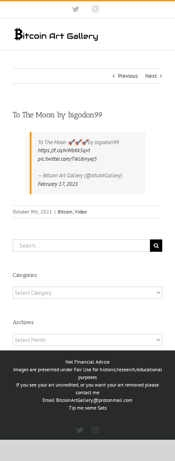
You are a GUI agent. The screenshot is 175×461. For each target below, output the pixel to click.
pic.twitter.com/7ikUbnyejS (67, 158)
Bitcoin (65, 211)
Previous (128, 76)
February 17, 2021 (58, 184)
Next (151, 76)
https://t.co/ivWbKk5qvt (64, 150)
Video (81, 211)
